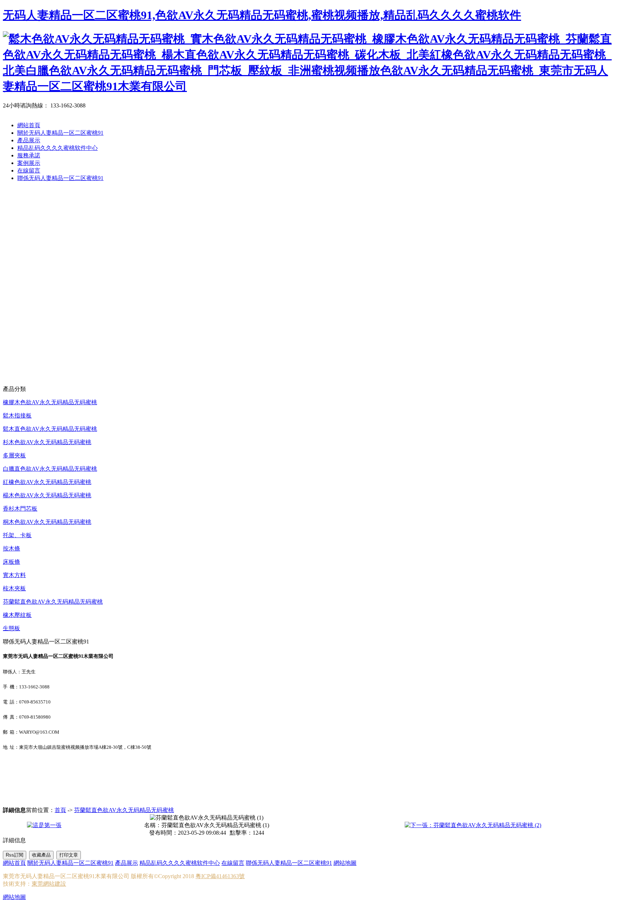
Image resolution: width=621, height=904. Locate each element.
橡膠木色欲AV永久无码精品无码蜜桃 (50, 402)
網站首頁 (28, 125)
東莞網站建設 (49, 884)
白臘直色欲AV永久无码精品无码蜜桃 (50, 469)
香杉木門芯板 (20, 509)
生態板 (11, 628)
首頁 (60, 810)
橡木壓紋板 (17, 615)
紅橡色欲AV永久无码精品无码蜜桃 (47, 482)
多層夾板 (14, 455)
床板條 (11, 562)
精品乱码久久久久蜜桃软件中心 (57, 148)
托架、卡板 (17, 535)
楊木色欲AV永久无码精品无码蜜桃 (47, 495)
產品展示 (28, 140)
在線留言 (28, 170)
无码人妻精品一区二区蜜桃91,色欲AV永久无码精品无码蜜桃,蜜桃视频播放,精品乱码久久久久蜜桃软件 (262, 15)
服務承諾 (28, 155)
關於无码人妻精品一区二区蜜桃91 (60, 133)
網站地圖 (345, 863)
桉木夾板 (14, 588)
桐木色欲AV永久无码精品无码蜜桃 (47, 522)
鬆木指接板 (17, 415)
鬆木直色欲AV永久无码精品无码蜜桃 (50, 429)
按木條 (11, 548)
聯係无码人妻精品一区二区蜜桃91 (60, 178)
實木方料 (14, 575)
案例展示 (28, 163)
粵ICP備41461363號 (220, 876)
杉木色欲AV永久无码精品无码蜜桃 (47, 442)
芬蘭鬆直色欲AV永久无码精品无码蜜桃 (53, 602)
